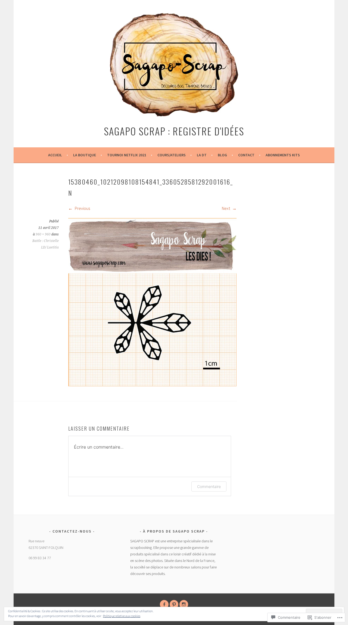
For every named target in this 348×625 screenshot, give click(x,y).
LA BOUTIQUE (84, 155)
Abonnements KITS (283, 155)
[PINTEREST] (174, 604)
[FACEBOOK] (164, 604)
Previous (82, 208)
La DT (202, 155)
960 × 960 (43, 234)
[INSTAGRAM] (183, 604)
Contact (246, 155)
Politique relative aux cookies (121, 616)
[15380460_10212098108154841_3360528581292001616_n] (152, 384)
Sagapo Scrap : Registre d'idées (174, 131)
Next (226, 208)
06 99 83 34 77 (40, 557)
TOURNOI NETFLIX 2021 (126, 155)
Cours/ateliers (171, 155)
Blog (222, 155)
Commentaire (209, 486)
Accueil (55, 155)
